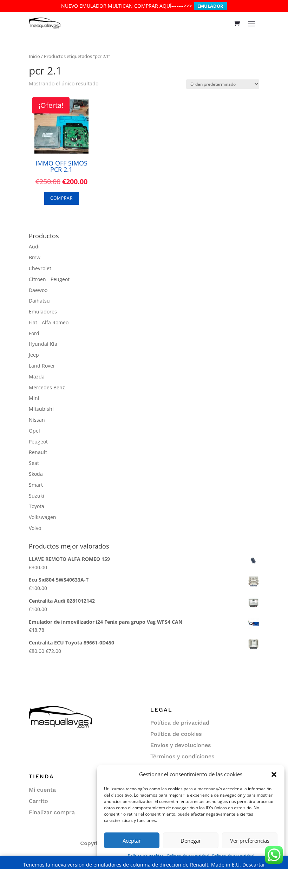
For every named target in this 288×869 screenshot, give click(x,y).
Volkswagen (42, 517)
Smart (36, 484)
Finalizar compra (52, 812)
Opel (34, 430)
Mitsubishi (41, 409)
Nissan (37, 419)
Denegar (191, 840)
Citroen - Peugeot (49, 279)
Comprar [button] (61, 198)
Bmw (34, 257)
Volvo (35, 528)
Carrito (38, 801)
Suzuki (36, 495)
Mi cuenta (42, 789)
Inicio (34, 56)
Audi (34, 246)
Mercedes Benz (47, 387)
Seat (34, 463)
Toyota (36, 506)
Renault (38, 452)
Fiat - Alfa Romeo (48, 322)
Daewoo (38, 290)
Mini (34, 398)
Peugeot (38, 441)
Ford (34, 333)
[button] (273, 774)
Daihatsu (39, 300)
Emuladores (43, 311)
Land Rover (42, 365)
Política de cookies (176, 734)
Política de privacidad (179, 722)
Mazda (37, 376)
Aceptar (132, 840)
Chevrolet (40, 268)
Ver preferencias (249, 840)
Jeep (34, 354)
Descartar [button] (253, 864)
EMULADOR (210, 6)
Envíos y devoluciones (180, 745)
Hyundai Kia (43, 344)
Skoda (36, 474)
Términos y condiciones (182, 756)
